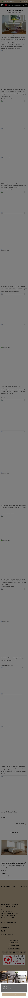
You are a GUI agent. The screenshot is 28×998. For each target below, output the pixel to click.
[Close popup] (25, 986)
